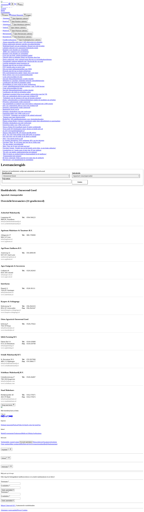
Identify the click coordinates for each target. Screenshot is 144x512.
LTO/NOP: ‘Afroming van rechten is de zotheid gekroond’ (22, 115)
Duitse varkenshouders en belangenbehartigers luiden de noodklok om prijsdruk (29, 100)
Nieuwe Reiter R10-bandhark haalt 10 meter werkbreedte (22, 127)
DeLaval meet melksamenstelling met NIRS (17, 69)
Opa (39, 425)
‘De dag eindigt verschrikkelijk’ (13, 144)
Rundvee (6, 21)
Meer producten (15, 444)
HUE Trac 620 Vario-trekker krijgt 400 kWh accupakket (21, 134)
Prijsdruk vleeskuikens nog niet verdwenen (17, 111)
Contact (16, 442)
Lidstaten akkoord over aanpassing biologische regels (20, 48)
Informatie (5, 467)
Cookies (24, 510)
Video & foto (22, 425)
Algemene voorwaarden (9, 510)
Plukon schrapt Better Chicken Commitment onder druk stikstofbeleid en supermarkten (31, 121)
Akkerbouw (7, 24)
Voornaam (5, 481)
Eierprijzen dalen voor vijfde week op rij (16, 113)
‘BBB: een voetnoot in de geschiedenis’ (16, 52)
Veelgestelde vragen (7, 442)
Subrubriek (76, 173)
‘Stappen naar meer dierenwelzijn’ (14, 117)
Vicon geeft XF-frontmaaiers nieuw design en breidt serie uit (23, 129)
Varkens (5, 27)
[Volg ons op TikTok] (7, 416)
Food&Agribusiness (9, 40)
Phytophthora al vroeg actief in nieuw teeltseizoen (19, 84)
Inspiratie (4, 449)
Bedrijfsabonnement (50, 444)
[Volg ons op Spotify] (12, 416)
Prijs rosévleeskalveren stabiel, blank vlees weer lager (20, 73)
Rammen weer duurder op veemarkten (15, 50)
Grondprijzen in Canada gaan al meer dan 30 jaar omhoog (22, 150)
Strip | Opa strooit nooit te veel (13, 138)
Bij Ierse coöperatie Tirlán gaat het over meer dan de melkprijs (23, 158)
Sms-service (27, 444)
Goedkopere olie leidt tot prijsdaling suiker (17, 82)
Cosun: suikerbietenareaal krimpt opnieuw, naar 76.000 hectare (23, 86)
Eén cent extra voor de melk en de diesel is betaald (19, 136)
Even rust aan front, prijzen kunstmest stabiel (17, 55)
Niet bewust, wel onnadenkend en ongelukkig (18, 160)
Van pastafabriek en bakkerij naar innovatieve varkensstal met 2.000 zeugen (28, 104)
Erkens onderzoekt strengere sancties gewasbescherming (21, 44)
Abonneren (4, 4)
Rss (22, 444)
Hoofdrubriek (7, 173)
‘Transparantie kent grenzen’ (12, 156)
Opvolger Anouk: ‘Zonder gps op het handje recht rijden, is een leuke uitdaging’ (29, 148)
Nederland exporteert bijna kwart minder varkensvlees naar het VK (25, 94)
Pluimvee (6, 31)
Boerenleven (7, 37)
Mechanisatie (7, 34)
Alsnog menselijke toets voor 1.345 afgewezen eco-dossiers (22, 42)
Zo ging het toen (32, 425)
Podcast (15, 425)
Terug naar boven (7, 405)
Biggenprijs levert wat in (11, 109)
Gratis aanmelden (7, 490)
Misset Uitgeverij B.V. (8, 505)
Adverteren (53, 442)
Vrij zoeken (6, 179)
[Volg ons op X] (5, 416)
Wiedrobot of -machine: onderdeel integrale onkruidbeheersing (23, 81)
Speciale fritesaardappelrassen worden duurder (18, 79)
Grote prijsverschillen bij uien (12, 77)
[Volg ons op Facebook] (2, 416)
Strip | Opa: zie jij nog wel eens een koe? (16, 146)
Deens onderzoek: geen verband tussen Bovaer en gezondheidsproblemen (27, 59)
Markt (3, 10)
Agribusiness (37, 433)
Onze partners (5, 444)
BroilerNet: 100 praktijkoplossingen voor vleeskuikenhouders (23, 119)
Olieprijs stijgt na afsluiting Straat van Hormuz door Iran (21, 57)
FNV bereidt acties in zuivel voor (14, 67)
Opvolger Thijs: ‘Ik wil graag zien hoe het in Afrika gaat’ (22, 142)
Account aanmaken (26, 442)
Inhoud (4, 458)
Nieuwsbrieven (38, 442)
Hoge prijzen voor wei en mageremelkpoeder (18, 75)
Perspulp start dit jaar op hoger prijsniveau (17, 65)
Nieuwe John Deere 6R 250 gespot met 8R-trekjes (19, 133)
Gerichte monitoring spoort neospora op (16, 63)
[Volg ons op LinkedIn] (3, 416)
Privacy (19, 510)
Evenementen (5, 12)
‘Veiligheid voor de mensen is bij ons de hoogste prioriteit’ (22, 98)
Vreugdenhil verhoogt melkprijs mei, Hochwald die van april (23, 61)
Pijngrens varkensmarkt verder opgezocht (16, 102)
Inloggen (28, 15)
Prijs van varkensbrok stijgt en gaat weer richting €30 (20, 96)
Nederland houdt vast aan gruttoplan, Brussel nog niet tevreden (23, 46)
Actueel (3, 9)
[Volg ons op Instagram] (8, 416)
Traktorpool (18, 433)
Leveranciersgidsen (37, 444)
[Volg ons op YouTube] (10, 416)
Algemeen (6, 18)
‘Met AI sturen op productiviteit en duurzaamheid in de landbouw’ (25, 154)
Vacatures (46, 442)
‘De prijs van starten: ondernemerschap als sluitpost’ (20, 152)
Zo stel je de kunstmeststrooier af (13, 131)
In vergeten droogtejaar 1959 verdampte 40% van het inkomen (23, 140)
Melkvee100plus (27, 433)
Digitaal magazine (7, 425)
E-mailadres (5, 486)
